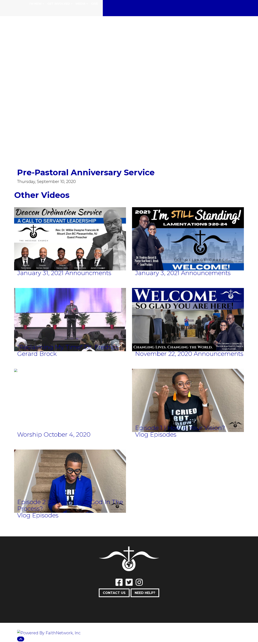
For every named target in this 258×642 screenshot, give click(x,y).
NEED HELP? (145, 593)
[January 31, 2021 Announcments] (70, 241)
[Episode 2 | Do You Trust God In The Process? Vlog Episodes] (70, 483)
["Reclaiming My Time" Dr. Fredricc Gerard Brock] (70, 322)
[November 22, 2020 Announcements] (188, 322)
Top (20, 639)
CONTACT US (114, 593)
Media (80, 3)
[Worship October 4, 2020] (15, 373)
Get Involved (58, 3)
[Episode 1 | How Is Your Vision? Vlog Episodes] (188, 403)
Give (94, 3)
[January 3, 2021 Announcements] (188, 241)
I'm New (35, 3)
